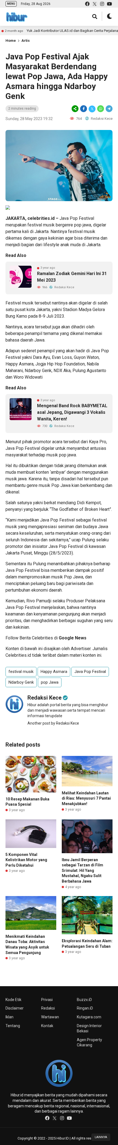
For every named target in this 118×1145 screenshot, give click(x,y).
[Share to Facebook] (83, 109)
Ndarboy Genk (38, 370)
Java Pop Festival (77, 218)
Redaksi (48, 1008)
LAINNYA (101, 1137)
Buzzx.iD (84, 999)
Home (10, 40)
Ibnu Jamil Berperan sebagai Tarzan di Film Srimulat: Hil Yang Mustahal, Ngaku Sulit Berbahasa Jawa (82, 870)
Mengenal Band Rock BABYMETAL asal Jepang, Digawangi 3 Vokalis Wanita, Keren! (72, 412)
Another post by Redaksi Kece (53, 723)
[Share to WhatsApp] (100, 109)
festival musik (41, 225)
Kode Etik (13, 999)
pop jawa (82, 225)
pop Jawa (49, 682)
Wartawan (50, 1017)
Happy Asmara (19, 364)
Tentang (12, 1026)
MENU (11, 3)
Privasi (47, 999)
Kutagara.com (89, 1017)
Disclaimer (14, 1008)
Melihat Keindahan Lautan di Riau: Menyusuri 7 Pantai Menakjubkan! (86, 798)
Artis (25, 40)
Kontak (47, 1026)
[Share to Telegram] (109, 109)
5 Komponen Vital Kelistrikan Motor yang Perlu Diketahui (26, 859)
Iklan (9, 1017)
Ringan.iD (85, 1008)
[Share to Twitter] (92, 109)
